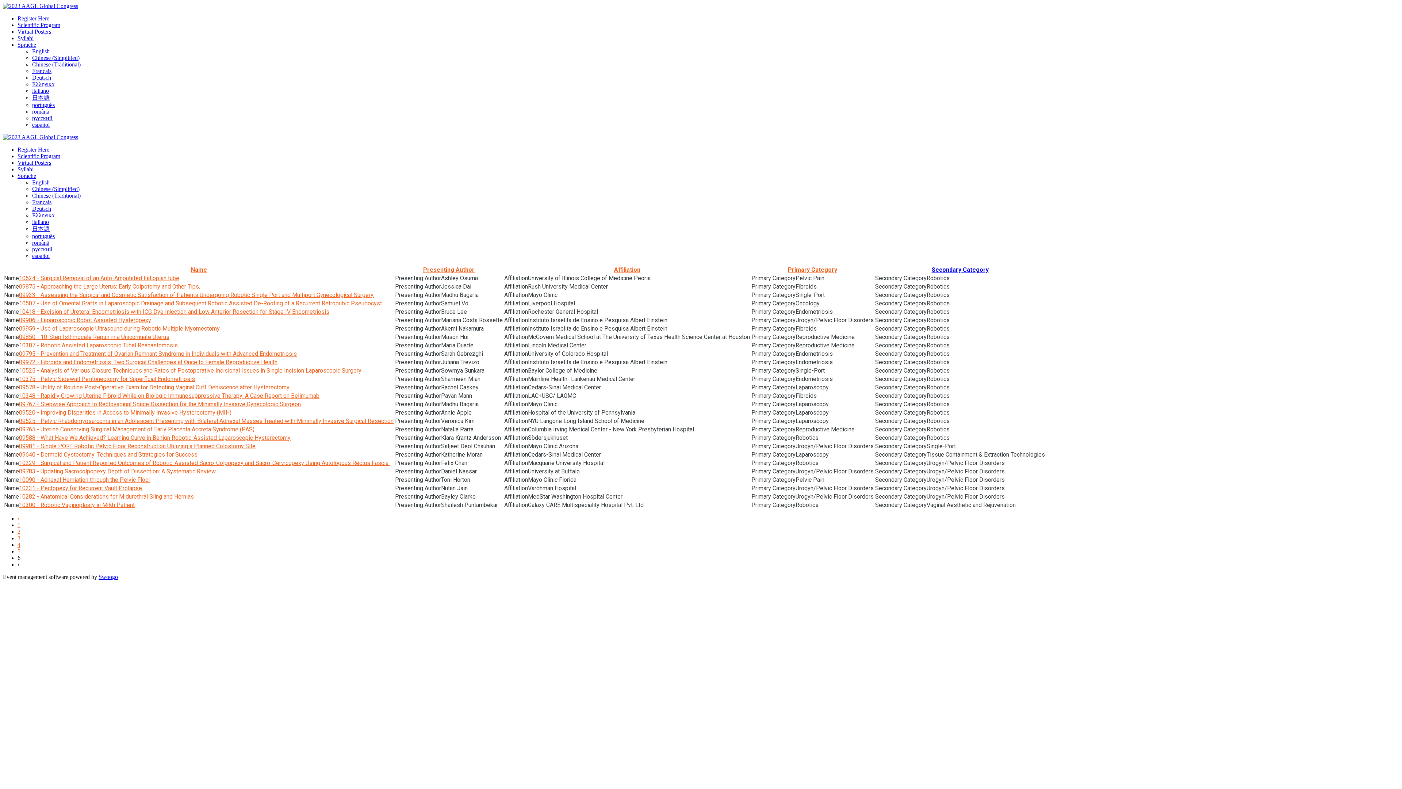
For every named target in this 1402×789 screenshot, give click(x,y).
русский (42, 118)
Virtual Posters (34, 31)
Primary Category (812, 269)
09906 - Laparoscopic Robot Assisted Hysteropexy (85, 320)
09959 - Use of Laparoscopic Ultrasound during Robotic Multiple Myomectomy (119, 328)
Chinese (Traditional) (56, 64)
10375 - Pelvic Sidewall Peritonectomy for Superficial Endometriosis (107, 379)
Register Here (33, 18)
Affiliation (627, 269)
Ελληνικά (43, 84)
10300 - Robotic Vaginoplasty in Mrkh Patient (77, 505)
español (41, 125)
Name (199, 269)
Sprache (27, 45)
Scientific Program (39, 25)
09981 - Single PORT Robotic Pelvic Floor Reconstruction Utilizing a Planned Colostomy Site (137, 446)
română (40, 111)
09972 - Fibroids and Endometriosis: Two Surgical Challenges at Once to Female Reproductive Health (148, 362)
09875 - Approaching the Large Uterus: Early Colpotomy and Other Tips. (109, 286)
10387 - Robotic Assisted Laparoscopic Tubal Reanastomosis (98, 345)
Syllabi (26, 38)
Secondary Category (960, 269)
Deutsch (41, 78)
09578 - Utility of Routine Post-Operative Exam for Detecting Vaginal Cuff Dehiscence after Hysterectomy (154, 387)
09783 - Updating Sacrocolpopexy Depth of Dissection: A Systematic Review (117, 471)
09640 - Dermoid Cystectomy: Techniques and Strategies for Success (108, 454)
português (43, 105)
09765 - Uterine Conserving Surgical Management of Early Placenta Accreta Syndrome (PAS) (136, 429)
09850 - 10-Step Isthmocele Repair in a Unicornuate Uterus (94, 336)
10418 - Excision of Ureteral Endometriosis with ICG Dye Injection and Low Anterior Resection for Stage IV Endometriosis (174, 311)
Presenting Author (449, 269)
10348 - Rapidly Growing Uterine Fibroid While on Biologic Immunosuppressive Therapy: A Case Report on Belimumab (169, 395)
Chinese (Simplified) (56, 58)
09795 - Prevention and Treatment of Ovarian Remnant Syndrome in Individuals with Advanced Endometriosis (158, 353)
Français (41, 71)
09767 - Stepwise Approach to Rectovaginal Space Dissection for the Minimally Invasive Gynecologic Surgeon (160, 404)
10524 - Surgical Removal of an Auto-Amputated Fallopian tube (99, 278)
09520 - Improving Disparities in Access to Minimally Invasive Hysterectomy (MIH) (125, 412)
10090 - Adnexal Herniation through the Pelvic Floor (84, 479)
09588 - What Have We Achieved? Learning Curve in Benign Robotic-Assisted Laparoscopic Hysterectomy (155, 437)
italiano (40, 91)
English (41, 51)
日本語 (41, 98)
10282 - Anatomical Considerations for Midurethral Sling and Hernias (106, 496)
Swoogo (108, 577)
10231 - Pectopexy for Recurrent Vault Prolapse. (81, 488)
